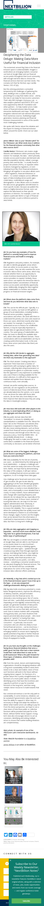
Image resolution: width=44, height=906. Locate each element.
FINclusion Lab (28, 100)
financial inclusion (28, 841)
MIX (17, 85)
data (21, 841)
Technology (21, 839)
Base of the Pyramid (14, 841)
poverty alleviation (9, 843)
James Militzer (9, 745)
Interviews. (10, 25)
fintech (37, 841)
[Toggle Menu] (39, 6)
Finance (14, 839)
